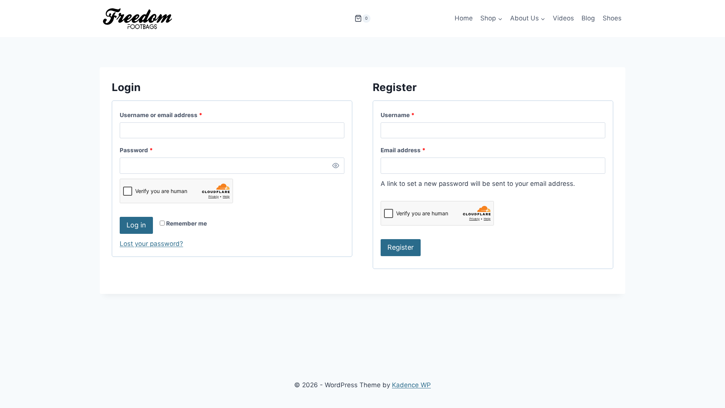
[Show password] (336, 165)
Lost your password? (151, 243)
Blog (588, 18)
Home (464, 18)
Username (410, 115)
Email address (416, 150)
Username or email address (174, 115)
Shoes (612, 18)
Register (400, 247)
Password (149, 150)
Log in (136, 225)
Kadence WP (411, 385)
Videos (563, 18)
